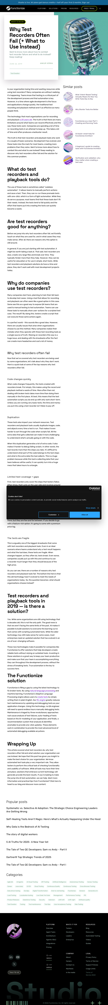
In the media (70, 972)
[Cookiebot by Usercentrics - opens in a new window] (90, 488)
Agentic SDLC (51, 940)
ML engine (41, 700)
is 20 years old (26, 120)
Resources (90, 932)
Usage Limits (90, 969)
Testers (69, 928)
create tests (42, 697)
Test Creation (15, 73)
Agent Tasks (50, 932)
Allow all (85, 514)
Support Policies (92, 965)
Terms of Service (92, 961)
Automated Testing (93, 936)
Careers (69, 961)
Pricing (48, 947)
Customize (52, 514)
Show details (91, 508)
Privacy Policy (91, 957)
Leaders (69, 936)
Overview (49, 928)
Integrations (50, 943)
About (68, 957)
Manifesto (69, 969)
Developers (70, 932)
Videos (88, 940)
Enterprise (70, 940)
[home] (15, 8)
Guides (88, 943)
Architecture (50, 936)
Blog (87, 928)
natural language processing (42, 691)
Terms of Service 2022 (91, 974)
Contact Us (70, 965)
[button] (41, 8)
